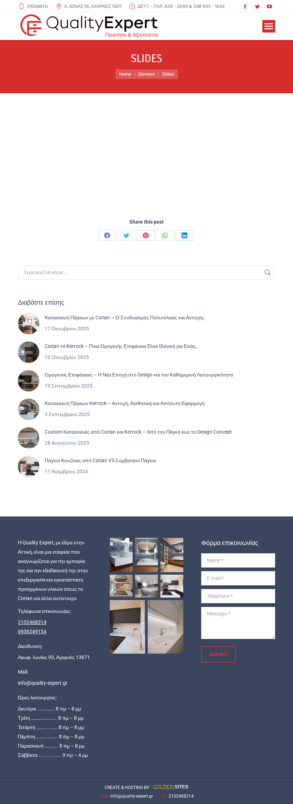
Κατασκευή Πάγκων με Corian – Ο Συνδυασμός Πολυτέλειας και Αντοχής (124, 317)
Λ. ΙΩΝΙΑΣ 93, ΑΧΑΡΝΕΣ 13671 (92, 6)
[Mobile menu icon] (268, 26)
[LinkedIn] (184, 235)
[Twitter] (126, 235)
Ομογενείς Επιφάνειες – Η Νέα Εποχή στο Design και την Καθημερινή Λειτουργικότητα (139, 375)
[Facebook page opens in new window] (245, 6)
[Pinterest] (146, 235)
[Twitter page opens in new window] (257, 6)
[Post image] (28, 323)
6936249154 (32, 631)
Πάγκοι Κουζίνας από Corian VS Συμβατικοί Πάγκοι (100, 460)
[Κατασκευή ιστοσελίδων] (169, 787)
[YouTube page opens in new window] (269, 6)
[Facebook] (107, 235)
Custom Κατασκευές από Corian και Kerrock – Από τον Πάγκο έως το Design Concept (138, 432)
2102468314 (37, 6)
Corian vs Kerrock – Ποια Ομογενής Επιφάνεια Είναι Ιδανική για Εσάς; (121, 346)
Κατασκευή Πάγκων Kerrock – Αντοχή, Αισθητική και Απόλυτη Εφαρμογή (125, 403)
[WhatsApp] (165, 235)
